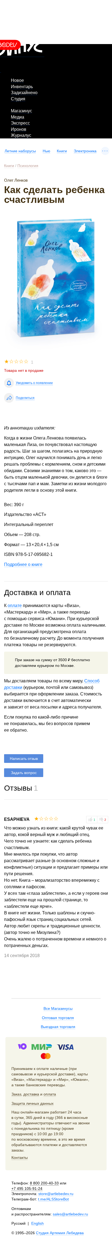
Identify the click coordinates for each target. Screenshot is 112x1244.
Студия (18, 99)
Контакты (19, 1157)
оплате (15, 605)
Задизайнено (24, 92)
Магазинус (21, 111)
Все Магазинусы (58, 1008)
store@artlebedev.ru (55, 1194)
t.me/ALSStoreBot (53, 1199)
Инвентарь (22, 86)
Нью (46, 151)
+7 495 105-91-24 (26, 1188)
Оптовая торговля (58, 1018)
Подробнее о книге (23, 564)
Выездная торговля (58, 1027)
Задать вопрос (24, 772)
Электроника (85, 151)
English (37, 1223)
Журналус (21, 135)
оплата (49, 1094)
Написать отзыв (24, 758)
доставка (31, 1094)
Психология (27, 165)
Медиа (17, 117)
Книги (62, 151)
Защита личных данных (32, 1103)
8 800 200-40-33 (44, 1183)
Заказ (16, 1094)
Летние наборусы (20, 151)
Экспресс (20, 123)
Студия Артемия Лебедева (60, 1233)
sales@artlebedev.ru (70, 1214)
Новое (17, 80)
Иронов (18, 129)
